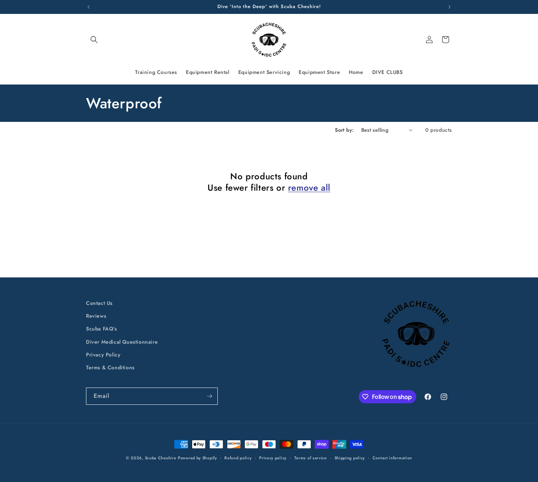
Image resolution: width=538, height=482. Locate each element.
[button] (94, 39)
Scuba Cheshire (160, 458)
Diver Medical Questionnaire (122, 341)
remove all (309, 187)
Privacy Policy (103, 354)
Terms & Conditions (110, 367)
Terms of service (310, 458)
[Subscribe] (209, 396)
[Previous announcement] (89, 7)
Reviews (96, 316)
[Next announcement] (449, 7)
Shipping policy (350, 458)
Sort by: (344, 130)
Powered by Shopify (197, 458)
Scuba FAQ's (101, 328)
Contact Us (99, 303)
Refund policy (237, 458)
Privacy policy (273, 458)
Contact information (392, 458)
